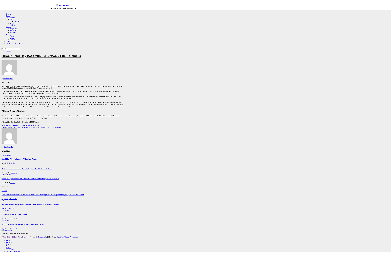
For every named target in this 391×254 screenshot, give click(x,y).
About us (9, 242)
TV (11, 19)
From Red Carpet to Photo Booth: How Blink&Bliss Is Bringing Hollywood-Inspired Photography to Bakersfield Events (43, 195)
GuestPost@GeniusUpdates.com (67, 237)
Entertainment (10, 18)
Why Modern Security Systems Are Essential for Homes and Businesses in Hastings (30, 204)
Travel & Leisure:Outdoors (14, 43)
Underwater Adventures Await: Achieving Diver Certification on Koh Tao (27, 169)
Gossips (8, 27)
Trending (12, 40)
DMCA (8, 248)
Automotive (5, 210)
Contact (8, 14)
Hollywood (13, 30)
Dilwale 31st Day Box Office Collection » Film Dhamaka (20, 125)
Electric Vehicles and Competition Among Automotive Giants (22, 224)
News (7, 34)
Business (4, 191)
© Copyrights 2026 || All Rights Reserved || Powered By (20, 237)
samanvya (14, 173)
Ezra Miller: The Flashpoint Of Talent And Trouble (19, 159)
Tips (3, 200)
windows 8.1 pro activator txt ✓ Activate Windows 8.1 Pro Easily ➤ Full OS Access (30, 179)
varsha (13, 163)
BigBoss (16, 21)
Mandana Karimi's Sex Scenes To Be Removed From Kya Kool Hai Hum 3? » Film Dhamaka (32, 127)
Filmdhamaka (42, 237)
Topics (12, 38)
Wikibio (12, 25)
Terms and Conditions (13, 251)
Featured (12, 36)
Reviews (8, 41)
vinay (15, 218)
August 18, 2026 (7, 199)
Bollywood (13, 29)
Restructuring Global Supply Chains (14, 214)
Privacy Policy (10, 249)
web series (13, 23)
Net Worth (13, 32)
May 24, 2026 (6, 208)
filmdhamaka (8, 79)
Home (8, 16)
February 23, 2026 (8, 218)
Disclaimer (9, 246)
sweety (12, 183)
